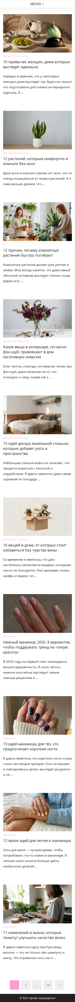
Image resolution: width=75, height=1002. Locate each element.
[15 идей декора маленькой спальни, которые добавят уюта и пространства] (37, 414)
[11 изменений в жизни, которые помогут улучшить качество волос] (37, 904)
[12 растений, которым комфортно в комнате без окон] (37, 130)
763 (48, 985)
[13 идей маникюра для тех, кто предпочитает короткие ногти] (37, 715)
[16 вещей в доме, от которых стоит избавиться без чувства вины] (37, 516)
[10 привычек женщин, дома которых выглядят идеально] (37, 33)
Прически (9, 927)
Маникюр (9, 636)
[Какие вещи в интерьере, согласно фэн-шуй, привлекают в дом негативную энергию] (37, 318)
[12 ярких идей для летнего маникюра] (37, 812)
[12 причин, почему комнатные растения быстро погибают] (37, 221)
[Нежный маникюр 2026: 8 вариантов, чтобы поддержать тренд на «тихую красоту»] (37, 613)
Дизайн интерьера (15, 56)
